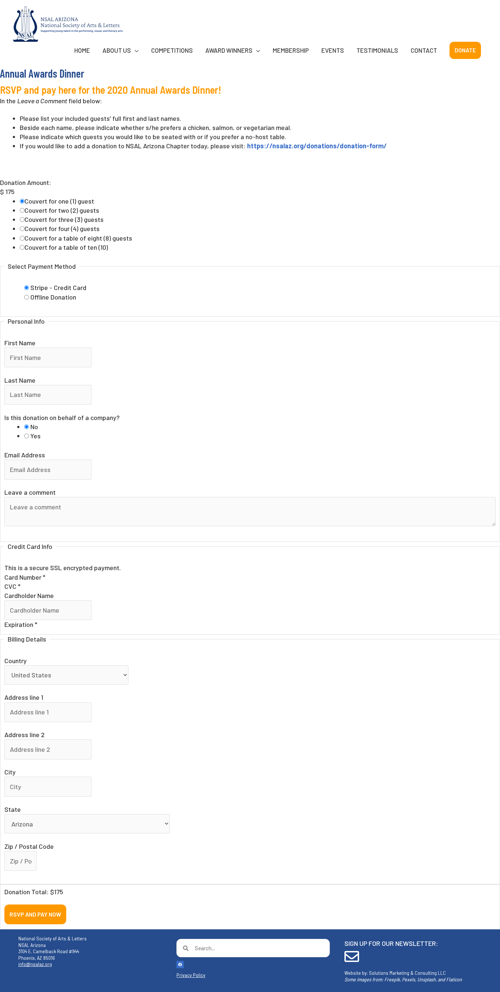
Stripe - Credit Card (58, 287)
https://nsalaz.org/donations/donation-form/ (317, 146)
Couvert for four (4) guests (62, 228)
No (34, 427)
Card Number (24, 577)
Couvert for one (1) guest (59, 201)
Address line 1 (23, 697)
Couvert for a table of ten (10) (66, 247)
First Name (20, 343)
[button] (465, 50)
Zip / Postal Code (29, 846)
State (12, 809)
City (10, 772)
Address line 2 (24, 735)
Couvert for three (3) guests (64, 219)
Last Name (20, 380)
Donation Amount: (25, 182)
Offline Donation (53, 297)
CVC (12, 586)
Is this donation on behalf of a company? (62, 417)
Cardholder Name (29, 595)
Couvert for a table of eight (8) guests (78, 238)
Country (15, 661)
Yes (35, 436)
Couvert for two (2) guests (62, 210)
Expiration (20, 624)
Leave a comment (30, 492)
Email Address (24, 455)
